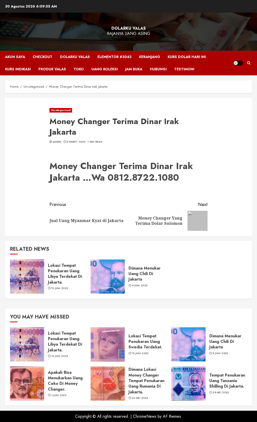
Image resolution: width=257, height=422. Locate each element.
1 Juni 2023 (59, 395)
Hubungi (158, 69)
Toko (79, 69)
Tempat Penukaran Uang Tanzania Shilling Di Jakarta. (227, 380)
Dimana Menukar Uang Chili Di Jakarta (144, 273)
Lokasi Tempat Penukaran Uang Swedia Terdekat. (145, 341)
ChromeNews (144, 416)
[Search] (249, 63)
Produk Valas (52, 69)
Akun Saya (15, 56)
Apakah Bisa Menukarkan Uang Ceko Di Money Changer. (65, 381)
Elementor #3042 (114, 56)
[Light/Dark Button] (238, 63)
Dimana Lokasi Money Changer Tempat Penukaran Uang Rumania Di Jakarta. (146, 380)
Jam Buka (133, 69)
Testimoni (184, 69)
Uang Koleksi (104, 69)
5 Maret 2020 (76, 142)
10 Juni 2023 (59, 288)
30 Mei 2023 (140, 398)
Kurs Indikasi (18, 69)
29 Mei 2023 (221, 392)
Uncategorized (61, 110)
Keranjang (149, 56)
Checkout (42, 56)
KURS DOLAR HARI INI (187, 56)
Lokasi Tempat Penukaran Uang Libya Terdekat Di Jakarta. (65, 273)
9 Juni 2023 (140, 285)
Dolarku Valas (128, 28)
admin (57, 142)
